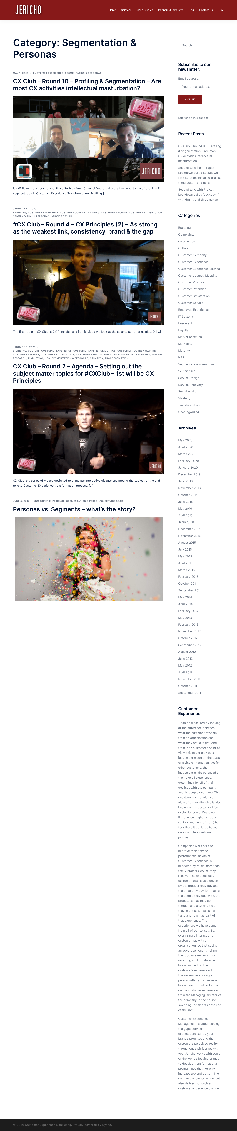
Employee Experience (118, 354)
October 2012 (188, 638)
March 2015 (186, 570)
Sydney (107, 1125)
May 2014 (185, 597)
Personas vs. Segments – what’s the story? (74, 509)
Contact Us (206, 9)
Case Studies (145, 9)
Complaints (186, 234)
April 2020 (185, 447)
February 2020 (188, 461)
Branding (19, 212)
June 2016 (185, 502)
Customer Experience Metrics (94, 350)
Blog (191, 9)
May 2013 (185, 618)
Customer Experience (48, 73)
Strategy (96, 358)
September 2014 (189, 590)
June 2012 (185, 658)
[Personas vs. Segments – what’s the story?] (89, 559)
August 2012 (187, 652)
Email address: (188, 78)
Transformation (116, 358)
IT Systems (186, 316)
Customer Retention (192, 289)
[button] (222, 9)
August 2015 (187, 542)
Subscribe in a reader (193, 118)
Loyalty (183, 330)
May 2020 (185, 440)
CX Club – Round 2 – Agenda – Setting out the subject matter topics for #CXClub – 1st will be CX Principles (83, 373)
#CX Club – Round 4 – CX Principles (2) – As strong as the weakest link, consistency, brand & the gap (85, 228)
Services (126, 9)
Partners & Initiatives (170, 9)
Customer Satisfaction (146, 212)
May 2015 (185, 556)
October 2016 (188, 495)
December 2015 (189, 529)
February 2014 (188, 611)
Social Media (187, 391)
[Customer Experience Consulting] (28, 9)
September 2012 (189, 645)
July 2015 (185, 549)
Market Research (190, 337)
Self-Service (186, 371)
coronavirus (186, 241)
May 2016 (185, 508)
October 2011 (187, 686)
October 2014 (188, 583)
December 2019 (189, 474)
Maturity (184, 350)
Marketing (35, 358)
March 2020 (186, 454)
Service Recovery (190, 385)
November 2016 (189, 488)
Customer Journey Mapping (79, 212)
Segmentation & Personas (83, 73)
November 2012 (189, 631)
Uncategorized (188, 412)
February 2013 (188, 624)
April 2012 (185, 672)
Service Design (61, 216)
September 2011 (189, 692)
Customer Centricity (192, 255)
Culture (34, 350)
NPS (47, 358)
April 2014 (185, 604)
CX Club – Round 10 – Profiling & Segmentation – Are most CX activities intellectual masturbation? (87, 85)
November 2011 (189, 679)
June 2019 (185, 481)
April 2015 (185, 563)
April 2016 (185, 515)
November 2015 (189, 536)
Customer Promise (114, 212)
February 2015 (188, 576)
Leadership (142, 354)
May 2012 (185, 665)
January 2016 (187, 522)
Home (112, 9)
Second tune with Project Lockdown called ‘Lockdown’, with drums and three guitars (198, 194)
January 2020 (188, 467)
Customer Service (89, 354)
